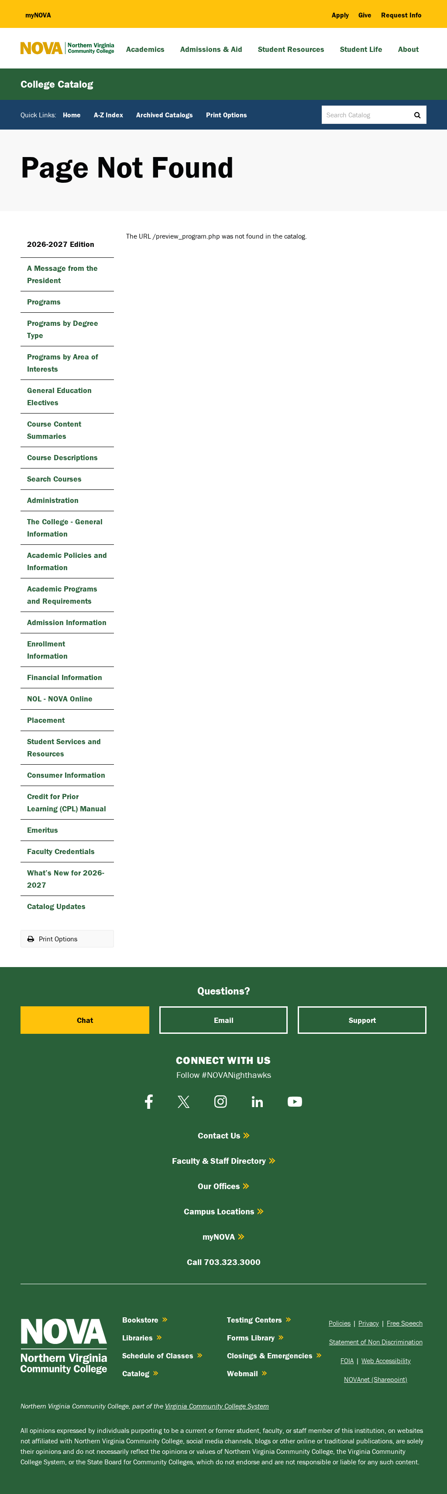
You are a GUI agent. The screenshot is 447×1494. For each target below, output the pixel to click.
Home (72, 114)
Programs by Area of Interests (62, 363)
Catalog (135, 1373)
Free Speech (405, 1323)
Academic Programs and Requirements (62, 595)
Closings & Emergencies (270, 1355)
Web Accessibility (386, 1360)
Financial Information (64, 677)
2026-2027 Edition (60, 244)
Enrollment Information (47, 650)
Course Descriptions (62, 457)
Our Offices (219, 1185)
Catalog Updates (56, 906)
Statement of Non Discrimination (376, 1341)
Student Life (361, 49)
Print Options (226, 114)
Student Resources (291, 49)
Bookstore (140, 1320)
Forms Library (251, 1338)
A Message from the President (62, 274)
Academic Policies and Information (67, 561)
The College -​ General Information (65, 527)
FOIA (347, 1360)
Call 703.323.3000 (224, 1261)
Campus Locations (219, 1211)
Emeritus (42, 830)
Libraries (137, 1338)
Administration (53, 500)
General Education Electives (59, 396)
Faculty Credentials (61, 851)
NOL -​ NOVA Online (60, 699)
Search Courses (54, 479)
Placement (46, 720)
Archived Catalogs (164, 114)
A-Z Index (108, 114)
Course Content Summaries (54, 430)
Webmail (242, 1373)
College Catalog (57, 84)
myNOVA (219, 1236)
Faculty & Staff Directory (219, 1160)
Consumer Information (66, 775)
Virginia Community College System (217, 1406)
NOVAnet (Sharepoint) (375, 1379)
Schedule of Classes (157, 1355)
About (408, 49)
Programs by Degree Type (62, 329)
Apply (340, 14)
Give (364, 14)
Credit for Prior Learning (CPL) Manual (66, 802)
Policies (340, 1323)
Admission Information (67, 622)
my (38, 14)
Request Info (401, 14)
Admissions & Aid (211, 49)
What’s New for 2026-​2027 (65, 879)
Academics (145, 49)
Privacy (368, 1323)
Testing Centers (254, 1320)
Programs (44, 302)
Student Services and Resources (64, 747)
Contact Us (219, 1135)
